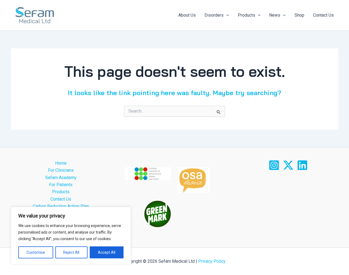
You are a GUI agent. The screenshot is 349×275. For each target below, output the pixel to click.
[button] (226, 15)
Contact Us (323, 15)
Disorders (214, 15)
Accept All (106, 252)
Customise (35, 252)
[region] (71, 235)
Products (246, 15)
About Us (187, 15)
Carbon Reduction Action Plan (61, 206)
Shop (299, 15)
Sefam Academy (61, 177)
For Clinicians (61, 170)
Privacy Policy (211, 261)
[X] (288, 165)
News (274, 15)
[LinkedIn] (302, 165)
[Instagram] (274, 165)
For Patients (61, 184)
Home (61, 163)
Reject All (71, 252)
